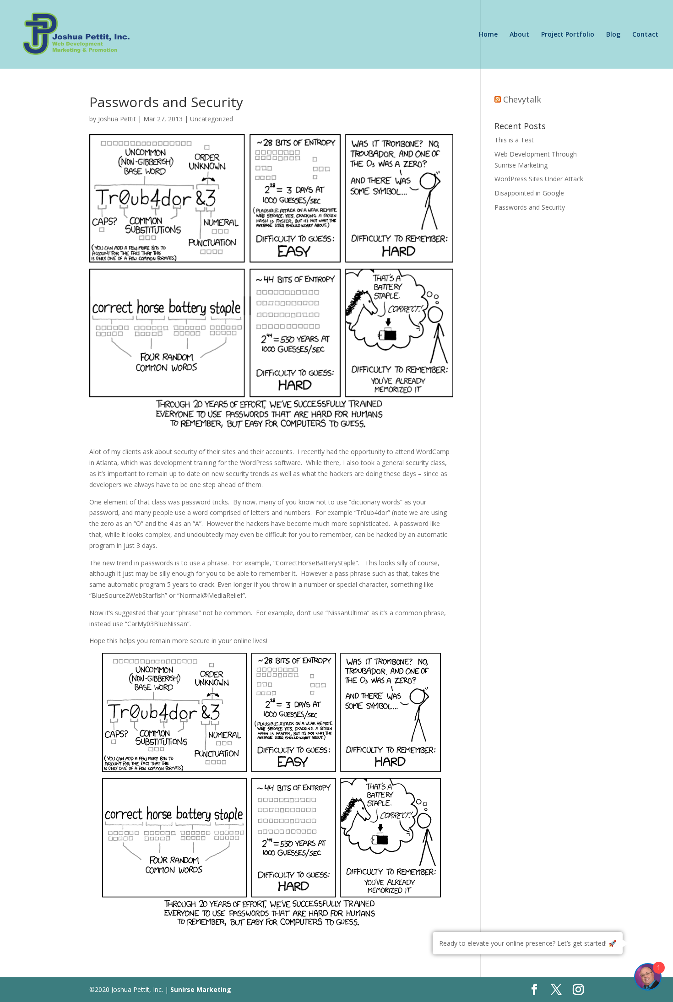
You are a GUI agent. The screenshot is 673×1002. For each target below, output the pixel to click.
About (519, 34)
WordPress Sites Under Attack (538, 178)
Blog (613, 34)
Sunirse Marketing (200, 989)
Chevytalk (522, 99)
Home (488, 34)
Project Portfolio (567, 34)
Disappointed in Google (529, 193)
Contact (645, 34)
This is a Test (514, 139)
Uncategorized (211, 118)
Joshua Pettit (117, 118)
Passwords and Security (529, 207)
